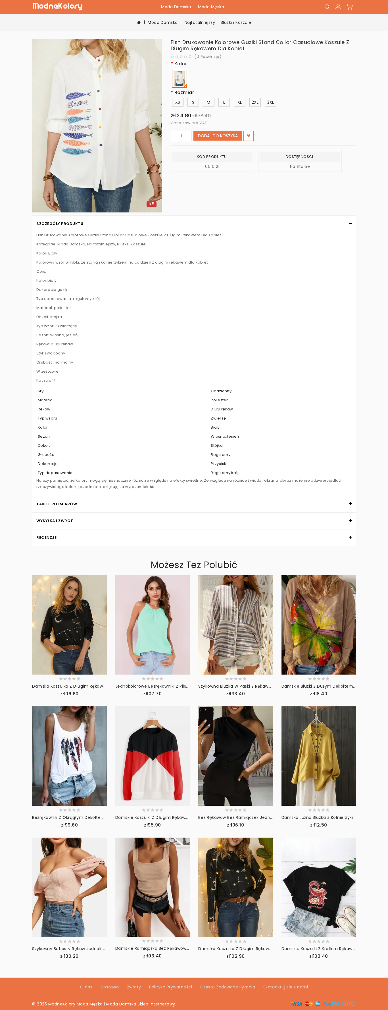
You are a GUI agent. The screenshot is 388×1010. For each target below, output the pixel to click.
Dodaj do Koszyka (218, 136)
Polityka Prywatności (170, 987)
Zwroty (134, 987)
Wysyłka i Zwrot (54, 520)
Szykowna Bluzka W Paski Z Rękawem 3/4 (241, 686)
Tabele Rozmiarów (56, 504)
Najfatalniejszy (200, 22)
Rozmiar (184, 92)
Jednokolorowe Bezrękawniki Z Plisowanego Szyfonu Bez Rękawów (184, 686)
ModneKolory (62, 1004)
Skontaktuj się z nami (285, 987)
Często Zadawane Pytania (227, 987)
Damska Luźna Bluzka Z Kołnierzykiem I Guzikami (332, 817)
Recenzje (46, 537)
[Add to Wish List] (248, 136)
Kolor (180, 64)
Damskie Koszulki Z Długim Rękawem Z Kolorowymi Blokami (177, 817)
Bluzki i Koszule (236, 22)
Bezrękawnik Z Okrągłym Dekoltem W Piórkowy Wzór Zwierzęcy (98, 817)
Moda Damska (176, 7)
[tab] (194, 224)
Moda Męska (211, 7)
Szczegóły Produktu (59, 223)
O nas (86, 987)
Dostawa (110, 987)
